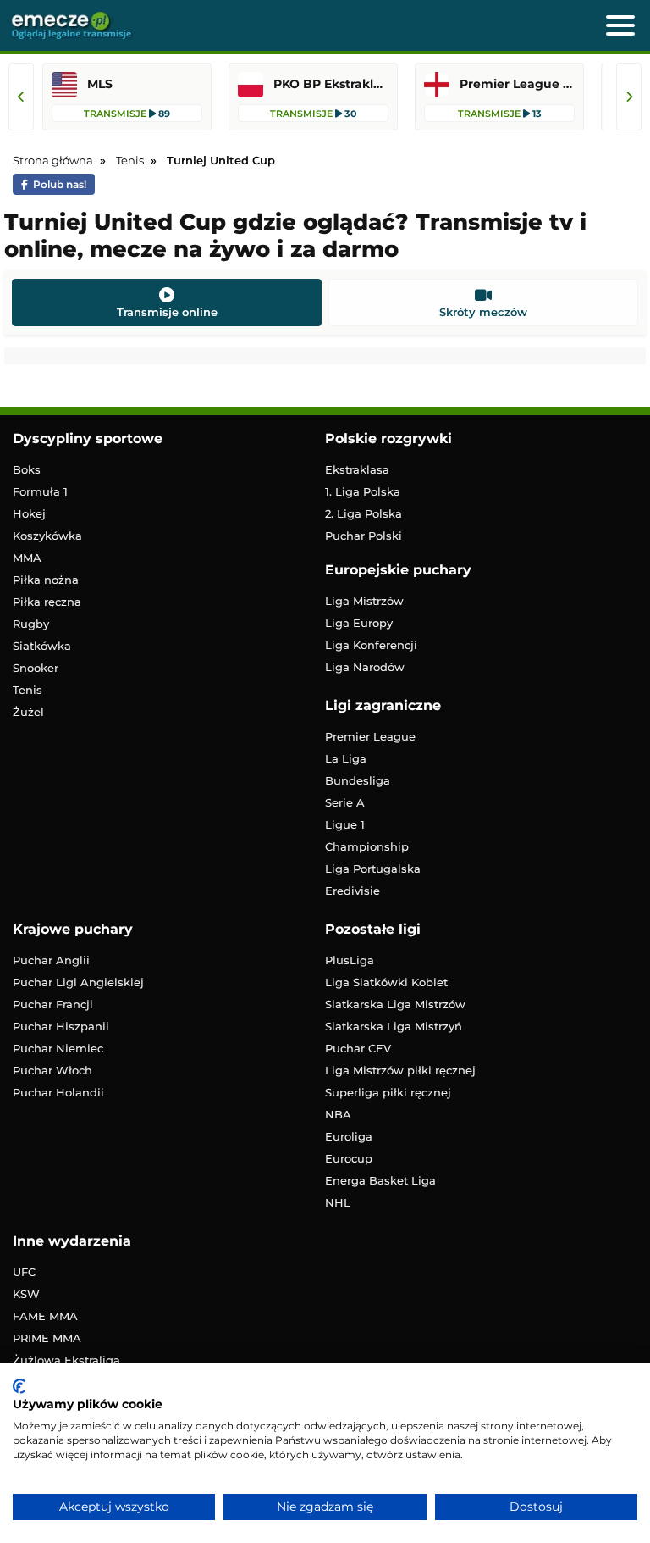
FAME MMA (45, 1316)
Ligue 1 (345, 824)
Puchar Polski (363, 535)
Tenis (27, 690)
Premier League (370, 736)
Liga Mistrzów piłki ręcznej (400, 1070)
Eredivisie (352, 890)
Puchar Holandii (58, 1092)
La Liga (345, 758)
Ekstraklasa (357, 469)
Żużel (28, 712)
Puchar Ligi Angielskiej (78, 982)
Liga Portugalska (373, 868)
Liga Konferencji (371, 645)
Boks (27, 469)
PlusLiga (349, 960)
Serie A (345, 802)
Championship (367, 846)
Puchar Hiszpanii (61, 1026)
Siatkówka (42, 645)
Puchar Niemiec (58, 1048)
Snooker (35, 667)
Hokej (29, 513)
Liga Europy (359, 623)
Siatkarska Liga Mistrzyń (393, 1026)
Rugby (31, 623)
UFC (24, 1272)
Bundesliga (357, 780)
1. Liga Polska (362, 491)
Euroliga (348, 1136)
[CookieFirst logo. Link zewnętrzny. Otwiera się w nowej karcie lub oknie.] (19, 1386)
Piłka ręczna (47, 601)
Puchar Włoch (52, 1070)
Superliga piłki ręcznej (388, 1092)
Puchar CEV (358, 1048)
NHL (337, 1202)
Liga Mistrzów (364, 601)
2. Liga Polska (363, 513)
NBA (338, 1114)
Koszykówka (47, 535)
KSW (26, 1294)
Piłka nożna (46, 579)
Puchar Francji (53, 1004)
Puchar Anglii (51, 960)
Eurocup (348, 1158)
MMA (27, 557)
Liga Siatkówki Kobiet (386, 982)
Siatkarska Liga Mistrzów (395, 1004)
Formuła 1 (40, 491)
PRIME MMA (47, 1338)
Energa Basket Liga (380, 1180)
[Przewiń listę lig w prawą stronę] (629, 96)
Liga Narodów (365, 667)
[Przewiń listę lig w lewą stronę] (21, 96)
